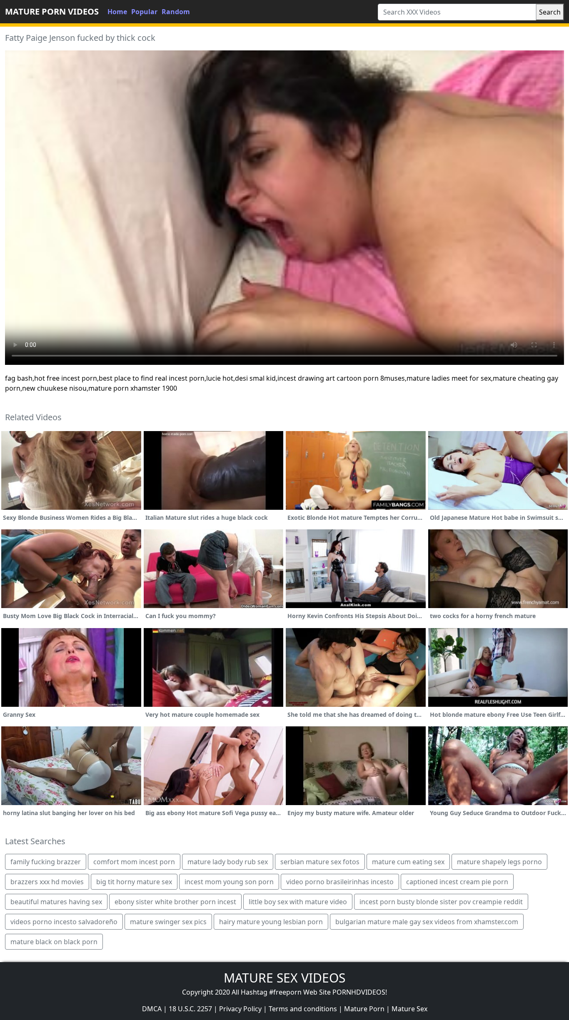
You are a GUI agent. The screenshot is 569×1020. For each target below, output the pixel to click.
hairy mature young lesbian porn (271, 921)
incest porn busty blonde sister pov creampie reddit (441, 901)
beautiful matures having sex (56, 901)
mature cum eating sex (408, 861)
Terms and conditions (303, 1008)
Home (117, 11)
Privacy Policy (240, 1008)
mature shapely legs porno (499, 861)
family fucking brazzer (45, 861)
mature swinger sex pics (168, 921)
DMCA (152, 1008)
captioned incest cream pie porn (457, 881)
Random (176, 11)
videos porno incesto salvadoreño (63, 921)
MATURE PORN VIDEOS (52, 11)
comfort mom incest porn (134, 861)
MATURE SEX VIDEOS (284, 977)
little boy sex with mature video (298, 901)
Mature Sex (409, 1008)
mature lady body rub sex (227, 861)
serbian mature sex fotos (319, 861)
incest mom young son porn (229, 881)
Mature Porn (364, 1008)
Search (550, 12)
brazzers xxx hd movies (47, 881)
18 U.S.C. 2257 (190, 1008)
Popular (144, 11)
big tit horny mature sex (134, 881)
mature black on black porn (53, 941)
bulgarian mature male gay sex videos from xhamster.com (426, 921)
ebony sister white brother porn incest (175, 901)
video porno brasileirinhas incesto (340, 881)
